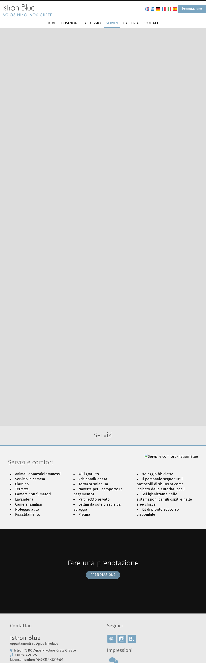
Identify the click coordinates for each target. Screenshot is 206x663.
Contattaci (21, 626)
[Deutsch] (158, 8)
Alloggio (92, 23)
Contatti (152, 23)
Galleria (131, 23)
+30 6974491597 (26, 655)
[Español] (175, 8)
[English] (147, 8)
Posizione (70, 23)
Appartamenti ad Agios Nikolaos (34, 643)
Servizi (112, 23)
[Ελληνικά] (152, 8)
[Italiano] (169, 8)
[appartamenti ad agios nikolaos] (27, 10)
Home (51, 23)
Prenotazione (192, 9)
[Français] (164, 8)
